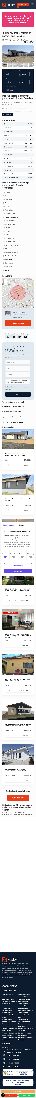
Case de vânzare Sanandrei (11, 412)
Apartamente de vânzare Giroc (12, 417)
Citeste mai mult (7, 114)
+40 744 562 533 (13, 1059)
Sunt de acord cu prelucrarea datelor (16, 388)
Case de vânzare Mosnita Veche (13, 812)
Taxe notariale (7, 994)
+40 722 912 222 (13, 1063)
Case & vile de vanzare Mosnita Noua (8, 1015)
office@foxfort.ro (13, 1067)
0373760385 (19, 323)
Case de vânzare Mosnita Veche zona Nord (17, 814)
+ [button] (5, 281)
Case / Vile (6, 1004)
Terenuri (5, 1024)
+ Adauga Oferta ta (23, 6)
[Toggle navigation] (32, 4)
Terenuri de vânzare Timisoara (12, 422)
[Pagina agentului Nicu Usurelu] (7, 313)
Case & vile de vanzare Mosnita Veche (24, 1015)
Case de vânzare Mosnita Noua (13, 406)
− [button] (5, 283)
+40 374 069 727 (13, 1055)
